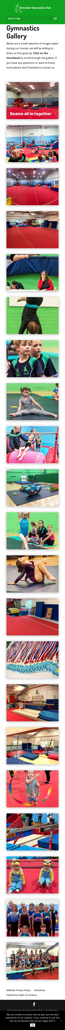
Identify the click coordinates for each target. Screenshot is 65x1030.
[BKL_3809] (32, 376)
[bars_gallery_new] (32, 763)
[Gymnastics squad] (32, 978)
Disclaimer (39, 990)
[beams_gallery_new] (32, 720)
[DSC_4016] (32, 677)
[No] (61, 1020)
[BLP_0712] (32, 591)
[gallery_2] (32, 548)
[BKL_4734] (32, 333)
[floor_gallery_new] (32, 247)
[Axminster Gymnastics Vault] (32, 634)
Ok (32, 1025)
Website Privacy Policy (18, 990)
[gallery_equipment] (32, 505)
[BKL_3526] (32, 419)
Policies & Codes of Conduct (21, 994)
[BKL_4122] (32, 290)
